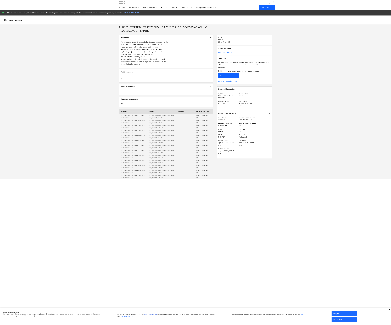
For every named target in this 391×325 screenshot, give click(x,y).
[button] (389, 309)
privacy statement (128, 316)
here (301, 314)
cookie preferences (150, 314)
